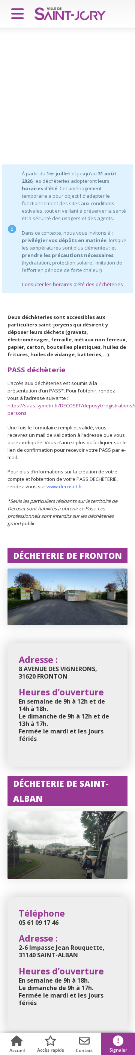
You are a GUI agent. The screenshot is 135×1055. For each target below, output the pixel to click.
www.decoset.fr (64, 486)
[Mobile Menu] (14, 14)
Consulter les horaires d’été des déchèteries (72, 284)
